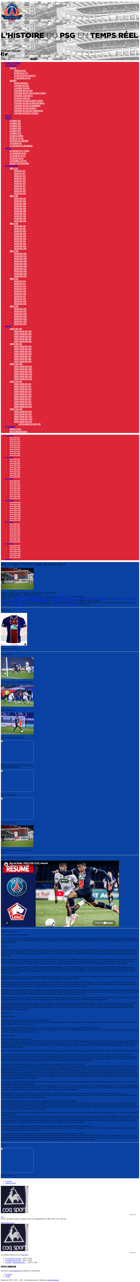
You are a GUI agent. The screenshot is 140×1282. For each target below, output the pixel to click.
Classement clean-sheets (23, 96)
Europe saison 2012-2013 (23, 389)
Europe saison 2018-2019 (23, 404)
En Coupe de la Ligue (17, 138)
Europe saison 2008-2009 (23, 379)
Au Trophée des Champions (19, 141)
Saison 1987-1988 (20, 216)
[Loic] (14, 1212)
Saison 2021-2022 (20, 311)
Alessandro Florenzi (42, 599)
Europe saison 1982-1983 (23, 331)
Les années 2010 (15, 131)
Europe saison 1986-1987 (22, 339)
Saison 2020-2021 (20, 309)
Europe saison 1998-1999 (23, 361)
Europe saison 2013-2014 (23, 391)
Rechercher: (5, 59)
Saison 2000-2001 (20, 253)
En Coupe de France (16, 136)
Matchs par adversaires (18, 431)
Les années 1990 (15, 126)
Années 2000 (14, 251)
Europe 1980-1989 (16, 329)
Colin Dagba (30, 599)
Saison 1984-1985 (20, 208)
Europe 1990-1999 (16, 344)
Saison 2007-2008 (20, 271)
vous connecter (14, 1271)
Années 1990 (14, 223)
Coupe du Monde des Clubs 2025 (29, 424)
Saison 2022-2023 (20, 314)
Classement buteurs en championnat (27, 106)
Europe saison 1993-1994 (23, 349)
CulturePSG (16, 931)
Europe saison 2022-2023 (23, 416)
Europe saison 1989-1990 (23, 341)
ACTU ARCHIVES (10, 426)
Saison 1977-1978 (19, 188)
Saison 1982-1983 (20, 203)
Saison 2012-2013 (20, 286)
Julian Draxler (43, 600)
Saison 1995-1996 (20, 238)
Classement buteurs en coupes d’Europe (28, 101)
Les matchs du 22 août (13, 1260)
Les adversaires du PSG (22, 78)
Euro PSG (8, 326)
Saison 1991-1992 (20, 228)
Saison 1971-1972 (19, 173)
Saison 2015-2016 (20, 294)
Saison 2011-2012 (20, 284)
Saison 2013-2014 (20, 289)
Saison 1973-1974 (20, 178)
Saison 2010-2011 (20, 281)
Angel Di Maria (130, 599)
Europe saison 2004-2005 (23, 374)
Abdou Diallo (67, 599)
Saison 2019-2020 (20, 304)
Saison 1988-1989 (20, 218)
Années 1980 (14, 196)
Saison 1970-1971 (19, 171)
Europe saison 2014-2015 (23, 394)
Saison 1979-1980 (20, 193)
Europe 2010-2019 (16, 381)
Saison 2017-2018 (20, 299)
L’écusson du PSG (16, 143)
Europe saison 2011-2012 (22, 386)
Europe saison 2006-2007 (23, 376)
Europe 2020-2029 (16, 409)
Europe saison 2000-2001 (23, 366)
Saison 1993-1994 (20, 233)
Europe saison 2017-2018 (22, 401)
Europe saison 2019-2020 (23, 406)
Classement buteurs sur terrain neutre (28, 111)
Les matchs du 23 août (13, 1258)
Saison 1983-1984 (20, 206)
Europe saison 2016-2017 (22, 399)
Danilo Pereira (102, 599)
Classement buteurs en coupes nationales (29, 103)
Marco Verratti (19, 600)
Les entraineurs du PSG (18, 153)
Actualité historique (13, 63)
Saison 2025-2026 (20, 321)
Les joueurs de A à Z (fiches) (19, 151)
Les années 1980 (15, 123)
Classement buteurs (21, 85)
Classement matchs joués (23, 90)
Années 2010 (14, 279)
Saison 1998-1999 (20, 246)
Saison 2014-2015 (20, 291)
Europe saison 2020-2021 (23, 411)
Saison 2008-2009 (20, 274)
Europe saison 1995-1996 (23, 354)
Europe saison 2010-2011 (22, 384)
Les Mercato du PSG (17, 158)
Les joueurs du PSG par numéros (21, 146)
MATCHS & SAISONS (11, 166)
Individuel (13, 80)
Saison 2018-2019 (20, 301)
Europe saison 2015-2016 (23, 396)
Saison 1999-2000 (20, 248)
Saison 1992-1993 (20, 231)
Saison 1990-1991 (20, 226)
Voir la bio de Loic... (8, 1223)
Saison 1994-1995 (20, 236)
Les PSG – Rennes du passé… (15, 1262)
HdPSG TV (8, 116)
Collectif (13, 68)
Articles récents (10, 1183)
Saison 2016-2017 (20, 296)
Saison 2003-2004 (20, 261)
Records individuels (21, 83)
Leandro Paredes (117, 599)
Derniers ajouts (15, 429)
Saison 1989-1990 (20, 221)
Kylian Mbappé (35, 597)
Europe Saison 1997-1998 (22, 359)
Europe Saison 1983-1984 (23, 334)
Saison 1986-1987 (20, 213)
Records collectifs (21, 73)
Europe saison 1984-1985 (23, 336)
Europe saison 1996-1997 (22, 356)
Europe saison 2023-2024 (23, 419)
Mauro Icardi (22, 597)
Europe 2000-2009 (16, 364)
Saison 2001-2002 (20, 256)
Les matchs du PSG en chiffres (25, 75)
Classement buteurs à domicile (25, 108)
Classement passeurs (22, 88)
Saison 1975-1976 (20, 183)
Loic (2, 1217)
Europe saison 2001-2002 (23, 369)
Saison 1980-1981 (20, 198)
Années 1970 (14, 168)
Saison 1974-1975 (20, 181)
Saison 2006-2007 (20, 268)
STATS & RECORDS (11, 65)
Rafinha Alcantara (7, 600)
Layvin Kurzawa (79, 599)
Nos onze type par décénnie (19, 163)
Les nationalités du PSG (18, 161)
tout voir (25, 1255)
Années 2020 (14, 306)
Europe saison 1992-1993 (23, 346)
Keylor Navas (19, 599)
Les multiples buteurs (22, 98)
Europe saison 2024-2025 (23, 421)
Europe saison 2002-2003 (23, 371)
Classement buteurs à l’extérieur (26, 113)
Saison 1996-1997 (20, 241)
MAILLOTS (8, 118)
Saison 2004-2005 (20, 263)
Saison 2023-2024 (20, 316)
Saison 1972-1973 (20, 176)
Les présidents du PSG (17, 156)
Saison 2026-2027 (20, 324)
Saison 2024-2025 (20, 319)
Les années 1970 (15, 121)
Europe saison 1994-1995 (23, 351)
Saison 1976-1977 (19, 186)
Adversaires (8, 559)
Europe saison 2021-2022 (23, 414)
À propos (8, 1181)
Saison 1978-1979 (20, 191)
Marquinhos (58, 599)
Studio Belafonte (53, 1280)
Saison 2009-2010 (20, 276)
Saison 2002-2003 (20, 258)
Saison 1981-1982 (20, 201)
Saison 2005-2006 (20, 266)
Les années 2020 (15, 133)
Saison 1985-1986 (20, 211)
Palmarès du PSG (20, 70)
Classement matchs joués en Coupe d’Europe (30, 93)
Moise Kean (33, 600)
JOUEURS (8, 148)
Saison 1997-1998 (20, 243)
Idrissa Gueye (91, 599)
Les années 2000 (15, 128)
